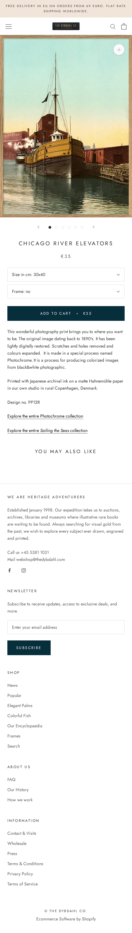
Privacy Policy (20, 874)
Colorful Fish (19, 716)
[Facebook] (9, 569)
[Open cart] (123, 26)
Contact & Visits (21, 833)
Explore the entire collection (47, 430)
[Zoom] (119, 49)
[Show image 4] (69, 227)
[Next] (94, 227)
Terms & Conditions (25, 864)
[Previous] (38, 227)
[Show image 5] (75, 227)
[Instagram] (23, 569)
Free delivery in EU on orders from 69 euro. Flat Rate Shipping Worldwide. (66, 9)
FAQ (11, 779)
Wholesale (16, 843)
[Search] (113, 26)
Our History (18, 790)
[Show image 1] (50, 227)
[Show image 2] (56, 227)
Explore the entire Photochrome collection (45, 416)
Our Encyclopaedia (24, 726)
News (12, 685)
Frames (14, 736)
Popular (14, 695)
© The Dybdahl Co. (66, 910)
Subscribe (29, 648)
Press (12, 853)
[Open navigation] (9, 26)
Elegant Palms (20, 705)
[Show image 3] (62, 227)
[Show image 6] (82, 227)
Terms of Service (22, 884)
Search (13, 746)
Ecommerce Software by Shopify (66, 919)
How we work (20, 800)
